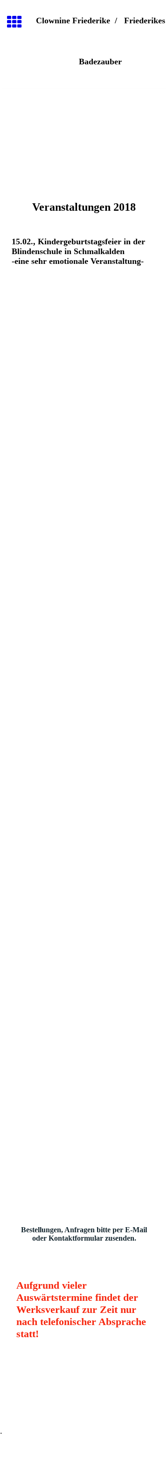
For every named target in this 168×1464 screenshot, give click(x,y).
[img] (84, 127)
